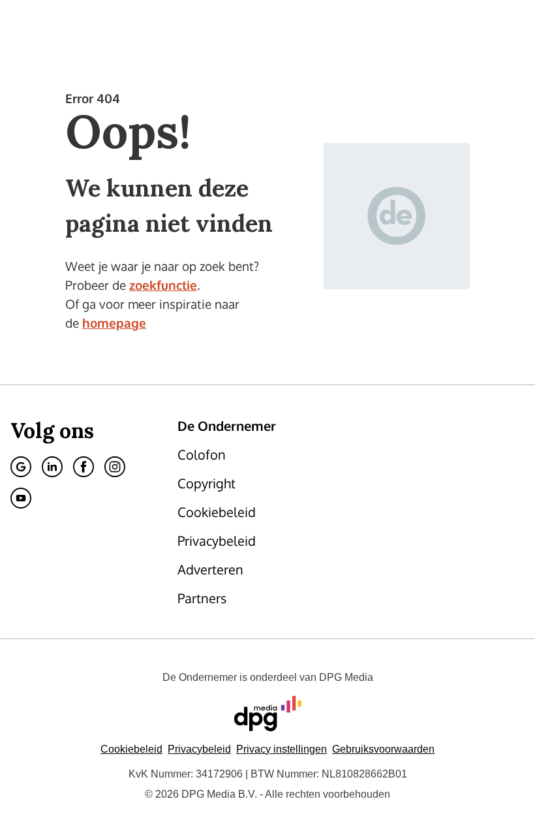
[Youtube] (20, 498)
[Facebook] (83, 466)
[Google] (20, 466)
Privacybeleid (199, 749)
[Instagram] (114, 466)
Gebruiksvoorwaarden (383, 749)
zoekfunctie (163, 284)
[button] (281, 749)
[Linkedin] (52, 466)
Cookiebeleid (131, 749)
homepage (114, 322)
